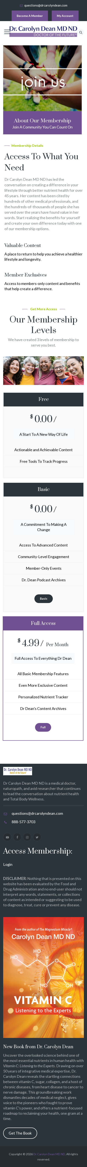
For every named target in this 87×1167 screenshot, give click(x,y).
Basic (43, 598)
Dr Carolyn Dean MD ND (49, 1154)
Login (7, 864)
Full (43, 727)
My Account (65, 16)
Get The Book (20, 1133)
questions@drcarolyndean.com (45, 5)
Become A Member (30, 16)
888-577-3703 (23, 821)
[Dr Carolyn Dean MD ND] (43, 31)
